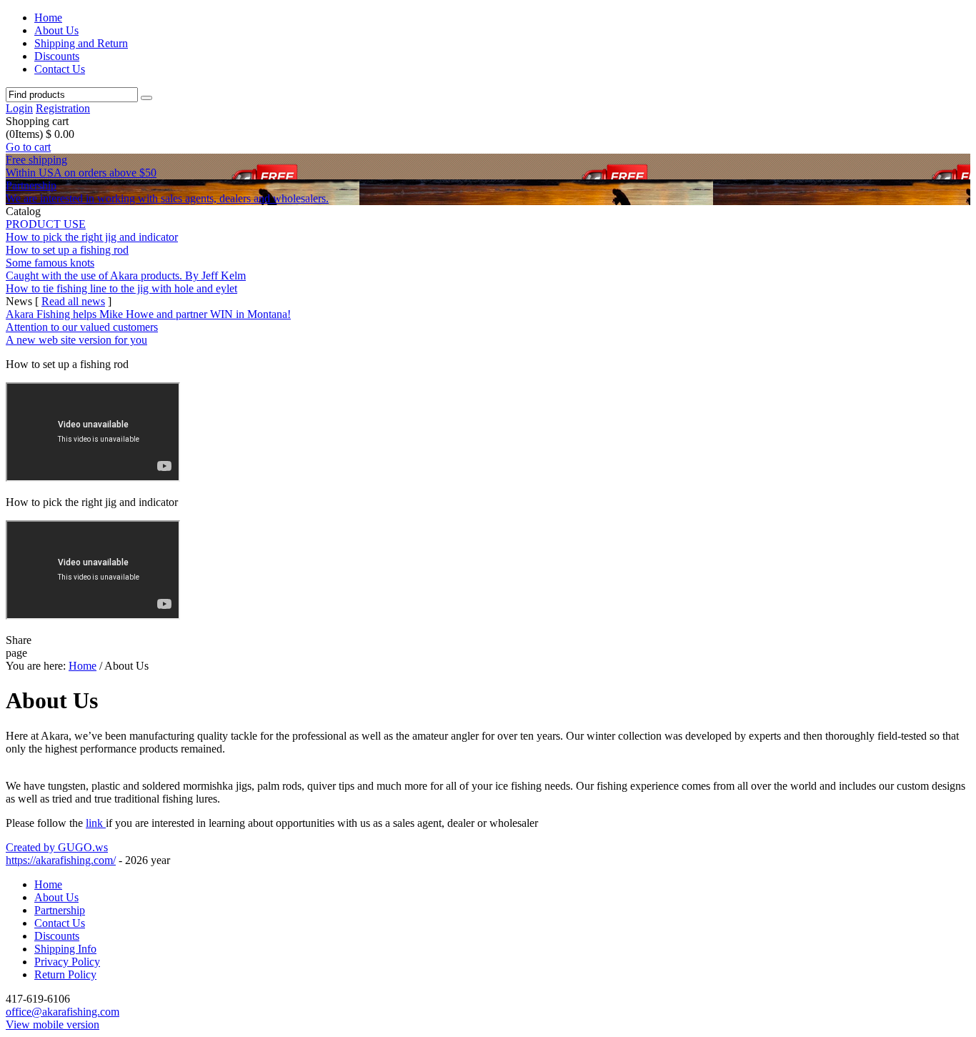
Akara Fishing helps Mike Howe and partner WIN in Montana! (148, 314)
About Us (56, 30)
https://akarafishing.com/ (61, 860)
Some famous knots (50, 263)
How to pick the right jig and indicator (92, 237)
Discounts (56, 56)
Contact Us (59, 69)
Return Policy (65, 974)
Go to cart (28, 147)
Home (48, 17)
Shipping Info (65, 949)
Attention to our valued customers (82, 327)
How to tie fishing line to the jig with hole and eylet (121, 288)
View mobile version (52, 1024)
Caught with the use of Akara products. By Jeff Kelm (126, 275)
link (96, 823)
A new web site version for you (76, 340)
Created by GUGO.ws (57, 847)
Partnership (59, 910)
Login (19, 108)
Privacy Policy (67, 962)
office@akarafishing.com (62, 1012)
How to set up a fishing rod (67, 250)
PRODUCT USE (46, 224)
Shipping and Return (81, 43)
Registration (63, 108)
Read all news (73, 301)
